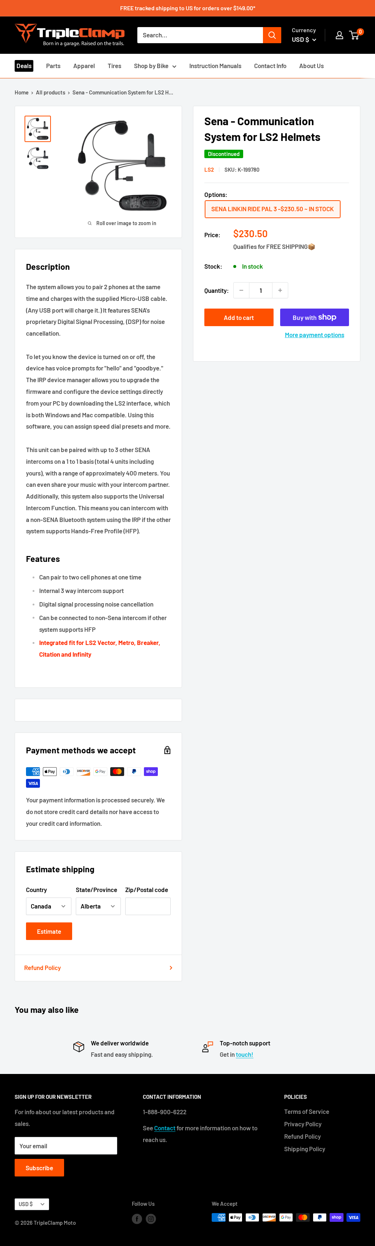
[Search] (272, 35)
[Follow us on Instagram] (151, 1218)
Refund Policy (42, 967)
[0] (354, 35)
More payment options (314, 334)
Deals (23, 65)
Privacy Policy (303, 1123)
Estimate (49, 931)
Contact (164, 1127)
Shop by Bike (151, 65)
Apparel (84, 65)
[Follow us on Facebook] (137, 1218)
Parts (53, 65)
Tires (114, 65)
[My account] (339, 35)
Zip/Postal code (146, 889)
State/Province (96, 889)
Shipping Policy (304, 1148)
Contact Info (270, 65)
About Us (311, 65)
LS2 (209, 169)
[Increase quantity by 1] (280, 290)
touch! (244, 1054)
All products (50, 92)
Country (36, 889)
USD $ (26, 1204)
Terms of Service (306, 1111)
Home (22, 92)
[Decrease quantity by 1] (241, 290)
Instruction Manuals (215, 65)
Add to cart (239, 317)
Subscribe (39, 1167)
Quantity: (216, 290)
